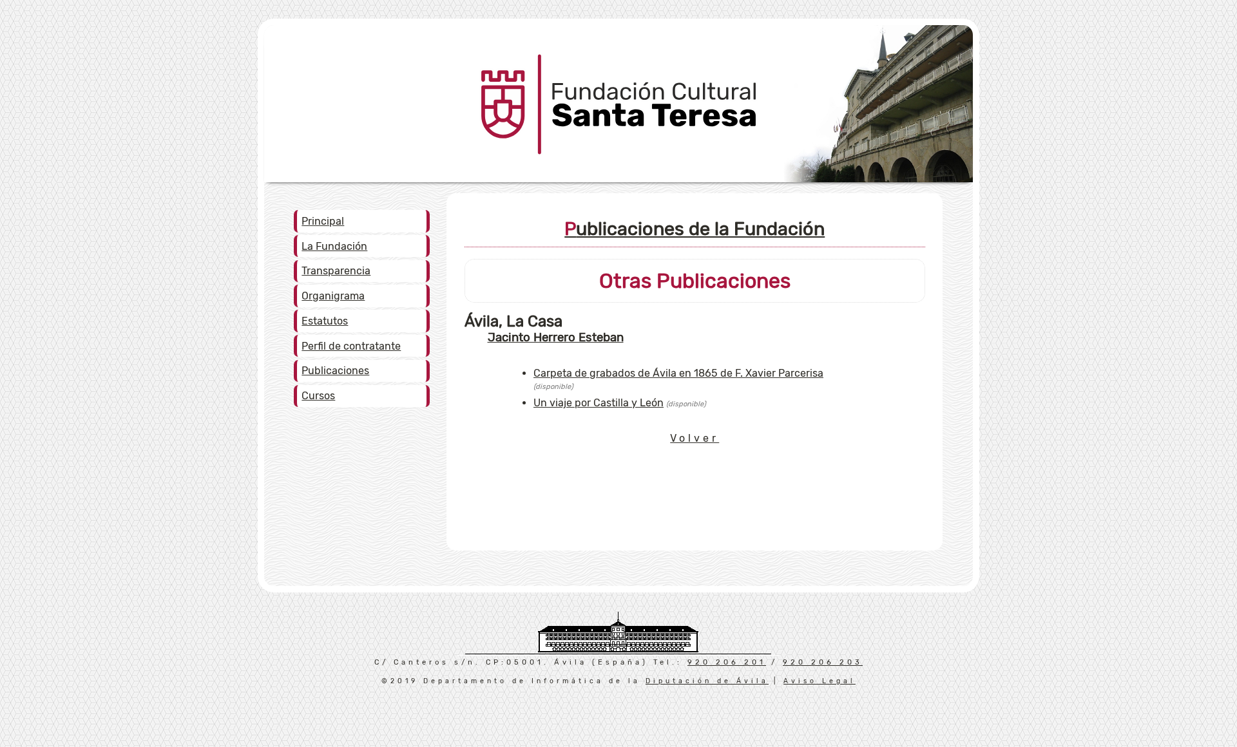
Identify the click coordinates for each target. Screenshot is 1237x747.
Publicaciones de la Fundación (694, 229)
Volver (694, 438)
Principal (323, 221)
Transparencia (336, 271)
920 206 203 (823, 662)
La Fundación (334, 246)
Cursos (318, 396)
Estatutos (325, 321)
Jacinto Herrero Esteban (556, 337)
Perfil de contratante (351, 346)
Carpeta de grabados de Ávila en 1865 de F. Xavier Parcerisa (678, 373)
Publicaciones (335, 370)
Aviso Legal (819, 681)
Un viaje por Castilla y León (598, 403)
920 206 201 (726, 662)
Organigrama (333, 296)
